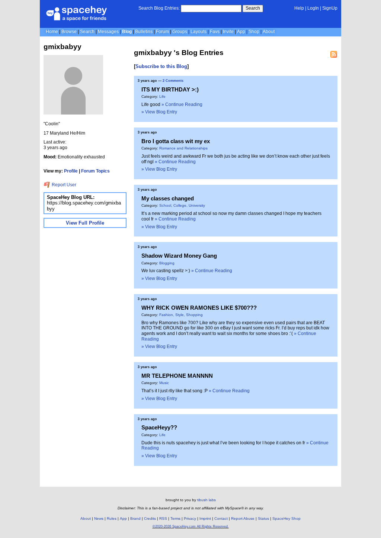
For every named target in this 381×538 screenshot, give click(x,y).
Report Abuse (242, 518)
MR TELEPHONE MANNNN (177, 376)
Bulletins (144, 31)
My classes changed (167, 198)
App (241, 31)
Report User (63, 184)
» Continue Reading (181, 104)
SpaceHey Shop (286, 518)
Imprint (205, 518)
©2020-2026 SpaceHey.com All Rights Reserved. (191, 526)
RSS (163, 518)
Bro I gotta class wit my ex (175, 141)
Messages (108, 31)
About (269, 31)
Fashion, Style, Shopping (181, 315)
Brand (135, 518)
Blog (127, 31)
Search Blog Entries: (159, 8)
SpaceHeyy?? (159, 427)
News (98, 518)
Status (263, 518)
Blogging (167, 263)
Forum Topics (95, 171)
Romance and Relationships (183, 148)
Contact (221, 518)
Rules (111, 518)
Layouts (198, 31)
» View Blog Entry (159, 112)
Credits (150, 518)
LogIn (313, 8)
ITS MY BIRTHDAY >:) (170, 89)
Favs (215, 31)
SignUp (329, 8)
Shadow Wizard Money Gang (179, 255)
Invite (228, 31)
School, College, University (182, 205)
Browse (69, 31)
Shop (254, 31)
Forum (162, 31)
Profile (71, 171)
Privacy (190, 518)
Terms (175, 518)
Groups (179, 31)
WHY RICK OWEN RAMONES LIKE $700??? (199, 308)
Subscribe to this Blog (161, 66)
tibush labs (206, 500)
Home (52, 31)
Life (162, 96)
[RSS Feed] (333, 54)
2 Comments (173, 81)
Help (299, 8)
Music (164, 383)
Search (253, 8)
